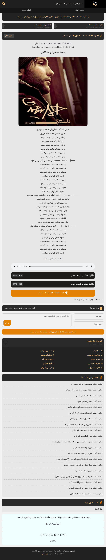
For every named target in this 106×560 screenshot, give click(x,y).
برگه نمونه (98, 509)
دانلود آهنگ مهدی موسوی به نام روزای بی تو (84, 390)
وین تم (45, 553)
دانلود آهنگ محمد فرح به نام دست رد (86, 384)
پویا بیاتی (96, 350)
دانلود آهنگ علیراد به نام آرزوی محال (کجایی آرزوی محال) (78, 476)
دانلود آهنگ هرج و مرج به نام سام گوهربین (84, 488)
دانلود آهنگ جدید (64, 43)
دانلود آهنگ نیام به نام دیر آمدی (89, 395)
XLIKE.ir (53, 541)
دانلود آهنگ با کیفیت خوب (53, 284)
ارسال (7, 322)
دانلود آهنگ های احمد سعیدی (51, 293)
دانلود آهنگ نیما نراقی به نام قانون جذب (85, 482)
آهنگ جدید (26, 10)
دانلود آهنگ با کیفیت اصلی (53, 275)
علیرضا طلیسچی (94, 363)
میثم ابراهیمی (46, 355)
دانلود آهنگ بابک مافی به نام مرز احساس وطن (83, 465)
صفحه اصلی (79, 10)
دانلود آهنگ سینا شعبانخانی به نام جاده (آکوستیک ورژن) (79, 459)
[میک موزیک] (95, 3)
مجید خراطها (47, 359)
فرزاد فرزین (47, 363)
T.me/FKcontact (53, 524)
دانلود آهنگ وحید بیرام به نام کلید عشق (86, 493)
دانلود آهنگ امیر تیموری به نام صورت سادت (84, 453)
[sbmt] (3, 4)
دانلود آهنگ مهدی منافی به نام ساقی (87, 430)
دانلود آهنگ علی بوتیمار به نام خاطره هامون (84, 407)
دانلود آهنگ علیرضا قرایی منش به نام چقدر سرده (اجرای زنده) (77, 442)
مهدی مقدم (95, 359)
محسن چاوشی (46, 350)
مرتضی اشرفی (46, 367)
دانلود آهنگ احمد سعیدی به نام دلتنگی (81, 35)
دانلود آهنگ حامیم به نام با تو (90, 401)
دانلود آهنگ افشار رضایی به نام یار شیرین (85, 413)
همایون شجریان (93, 355)
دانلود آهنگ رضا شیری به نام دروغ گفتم (86, 418)
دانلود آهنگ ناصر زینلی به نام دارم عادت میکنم (83, 424)
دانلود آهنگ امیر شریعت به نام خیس (87, 447)
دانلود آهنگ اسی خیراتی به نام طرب (88, 436)
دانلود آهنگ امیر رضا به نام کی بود (88, 470)
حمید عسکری (95, 367)
